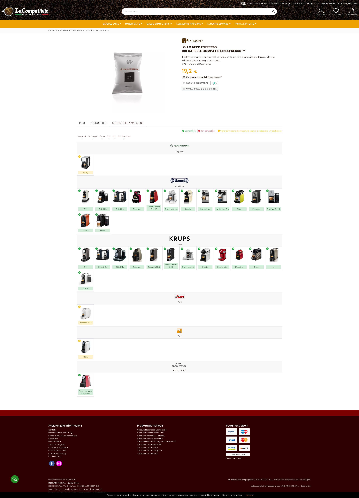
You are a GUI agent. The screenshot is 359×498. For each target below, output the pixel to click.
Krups (102, 136)
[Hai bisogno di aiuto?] (15, 479)
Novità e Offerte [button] (245, 23)
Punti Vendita (54, 441)
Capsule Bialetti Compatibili (150, 438)
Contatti (52, 430)
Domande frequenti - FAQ (60, 432)
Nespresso (83, 30)
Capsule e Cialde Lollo (147, 447)
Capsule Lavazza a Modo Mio (150, 432)
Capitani (82, 136)
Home (51, 30)
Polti (109, 136)
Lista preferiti (335, 14)
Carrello (352, 14)
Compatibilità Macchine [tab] (127, 122)
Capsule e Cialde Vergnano (150, 450)
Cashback (53, 438)
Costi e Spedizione (56, 450)
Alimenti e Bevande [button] (218, 23)
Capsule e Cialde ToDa (147, 453)
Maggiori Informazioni (232, 495)
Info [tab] (82, 122)
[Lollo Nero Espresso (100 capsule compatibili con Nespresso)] (127, 75)
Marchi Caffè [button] (133, 23)
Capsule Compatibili (65, 30)
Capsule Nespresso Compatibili (151, 430)
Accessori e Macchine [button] (188, 23)
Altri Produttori (124, 136)
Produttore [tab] (98, 122)
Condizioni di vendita (58, 447)
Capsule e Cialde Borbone (149, 444)
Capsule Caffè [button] (111, 23)
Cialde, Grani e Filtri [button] (158, 23)
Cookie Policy (54, 456)
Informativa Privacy (57, 453)
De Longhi (92, 136)
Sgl (114, 136)
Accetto (249, 495)
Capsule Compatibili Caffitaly (150, 435)
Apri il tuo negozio (56, 444)
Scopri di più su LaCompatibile (62, 435)
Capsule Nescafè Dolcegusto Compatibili (156, 441)
